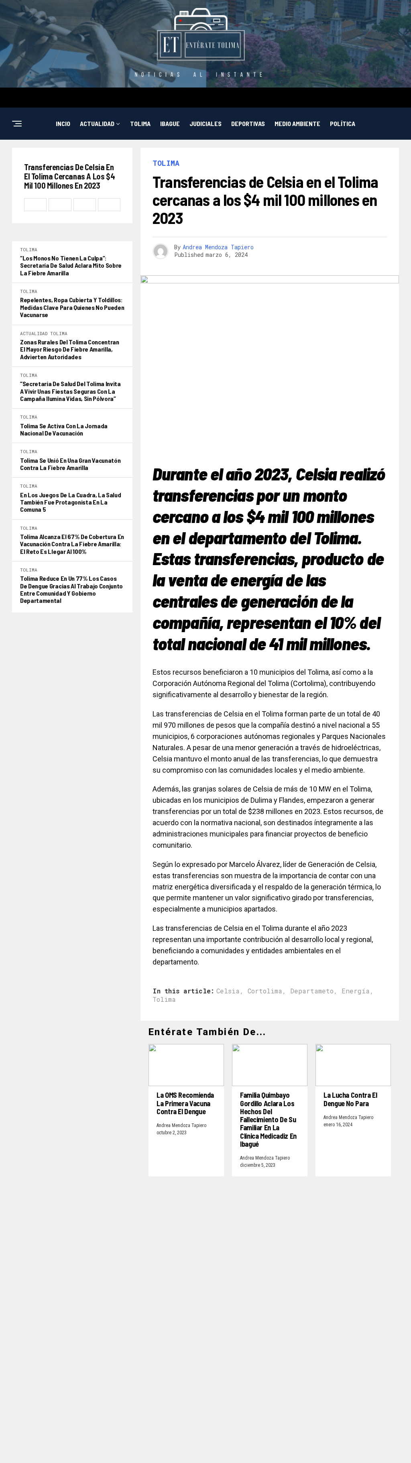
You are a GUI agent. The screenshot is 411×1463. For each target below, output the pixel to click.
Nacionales (234, 156)
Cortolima (265, 991)
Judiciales (205, 123)
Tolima (140, 123)
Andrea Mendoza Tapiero (218, 247)
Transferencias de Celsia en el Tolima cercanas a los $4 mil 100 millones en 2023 (69, 176)
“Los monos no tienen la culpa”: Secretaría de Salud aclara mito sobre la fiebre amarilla (71, 265)
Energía (356, 991)
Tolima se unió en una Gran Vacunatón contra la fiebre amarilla (70, 464)
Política (342, 123)
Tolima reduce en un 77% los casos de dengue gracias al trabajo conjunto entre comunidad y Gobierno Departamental (71, 589)
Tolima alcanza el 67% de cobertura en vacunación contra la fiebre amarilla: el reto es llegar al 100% (72, 544)
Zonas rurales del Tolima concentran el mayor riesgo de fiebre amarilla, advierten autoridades (69, 349)
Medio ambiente (297, 123)
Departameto (312, 991)
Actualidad (97, 123)
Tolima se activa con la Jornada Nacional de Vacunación (64, 429)
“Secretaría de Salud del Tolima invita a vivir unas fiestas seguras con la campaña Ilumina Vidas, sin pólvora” (70, 391)
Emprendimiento (183, 156)
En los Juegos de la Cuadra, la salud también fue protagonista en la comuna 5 (70, 502)
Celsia (228, 991)
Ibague (170, 123)
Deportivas (248, 123)
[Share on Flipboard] (84, 204)
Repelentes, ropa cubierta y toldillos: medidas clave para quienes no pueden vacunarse (72, 307)
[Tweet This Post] (60, 204)
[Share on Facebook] (35, 204)
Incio (63, 123)
